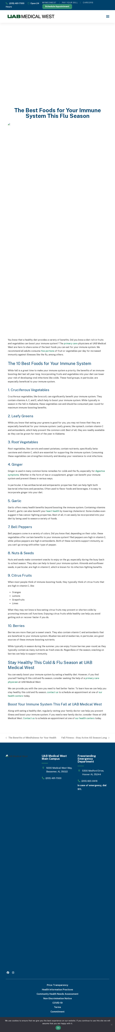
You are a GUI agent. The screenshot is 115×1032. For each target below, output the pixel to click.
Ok (58, 1028)
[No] (111, 1024)
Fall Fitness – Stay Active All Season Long (84, 738)
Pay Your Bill (70, 3)
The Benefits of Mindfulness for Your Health (31, 738)
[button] (107, 16)
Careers (88, 3)
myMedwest (49, 3)
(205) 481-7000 (16, 3)
